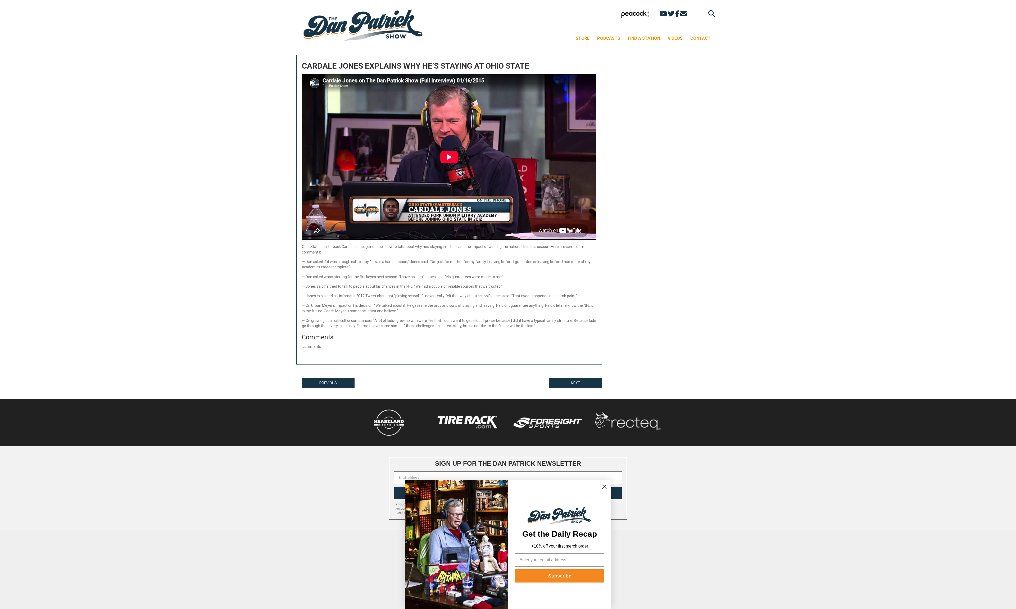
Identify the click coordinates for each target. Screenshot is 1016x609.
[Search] (710, 13)
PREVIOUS (328, 383)
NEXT (575, 383)
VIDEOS (675, 38)
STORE (582, 38)
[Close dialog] (604, 486)
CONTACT (700, 38)
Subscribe (559, 576)
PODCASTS (608, 38)
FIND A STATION (644, 38)
